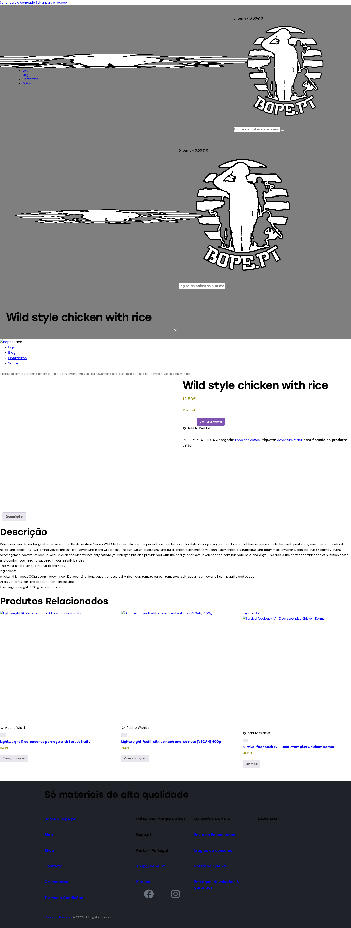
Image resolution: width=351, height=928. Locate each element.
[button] (196, 428)
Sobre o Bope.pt (60, 819)
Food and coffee (142, 374)
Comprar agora (211, 421)
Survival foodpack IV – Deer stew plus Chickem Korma (288, 747)
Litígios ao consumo (213, 850)
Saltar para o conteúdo (17, 2)
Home (18, 374)
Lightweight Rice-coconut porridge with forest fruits (45, 742)
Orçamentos (56, 882)
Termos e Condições (63, 897)
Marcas (143, 882)
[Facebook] (149, 893)
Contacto (53, 866)
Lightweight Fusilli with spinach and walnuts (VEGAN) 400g (171, 742)
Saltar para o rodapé (51, 2)
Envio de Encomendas (214, 835)
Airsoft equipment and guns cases (75, 374)
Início (3, 374)
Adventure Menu (289, 440)
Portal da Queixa (210, 866)
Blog (48, 835)
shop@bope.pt (150, 866)
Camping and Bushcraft (115, 374)
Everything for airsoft (37, 374)
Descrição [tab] (14, 517)
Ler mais (251, 764)
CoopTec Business (58, 917)
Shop (10, 374)
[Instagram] (176, 893)
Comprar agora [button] (14, 758)
